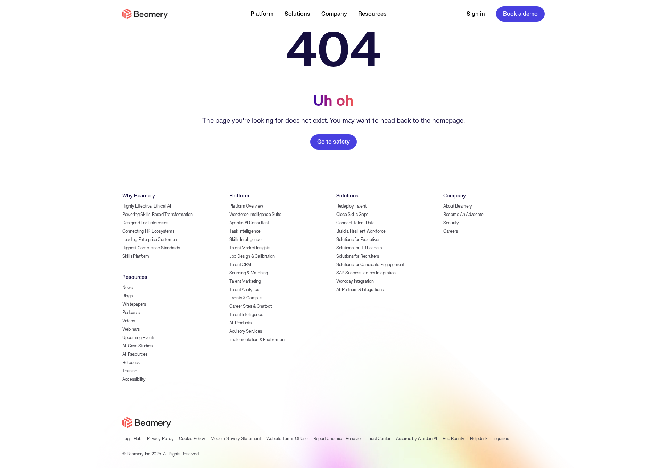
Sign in (476, 13)
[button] (262, 14)
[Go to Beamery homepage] (145, 14)
